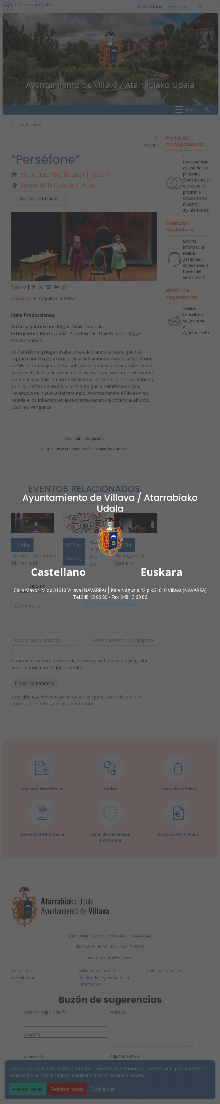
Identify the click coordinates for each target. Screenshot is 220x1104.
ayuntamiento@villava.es (110, 604)
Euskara (161, 572)
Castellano (58, 572)
